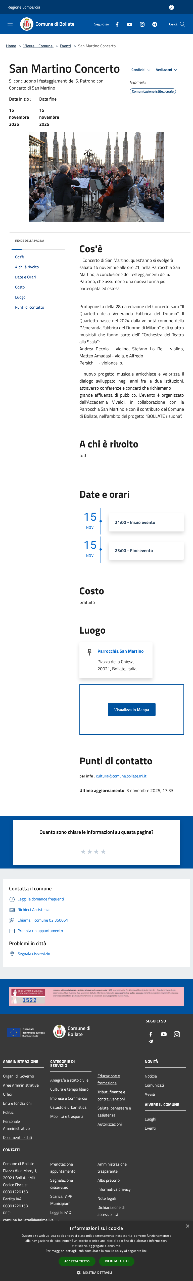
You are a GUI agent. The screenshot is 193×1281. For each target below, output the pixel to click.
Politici (9, 1112)
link (144, 1251)
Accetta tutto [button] (77, 1261)
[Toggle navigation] (10, 24)
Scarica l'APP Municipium (61, 1199)
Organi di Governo (18, 1076)
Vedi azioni (164, 69)
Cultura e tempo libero (69, 1089)
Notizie (151, 1076)
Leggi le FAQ (60, 1212)
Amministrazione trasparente (112, 1167)
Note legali (107, 1198)
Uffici (7, 1094)
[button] (96, 1272)
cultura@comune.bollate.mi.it (121, 776)
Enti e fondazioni (17, 1103)
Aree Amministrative (21, 1085)
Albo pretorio (109, 1180)
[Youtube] (128, 24)
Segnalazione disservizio (61, 1183)
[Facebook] (115, 24)
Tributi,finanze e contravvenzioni (111, 1095)
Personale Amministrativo (16, 1124)
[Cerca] (182, 24)
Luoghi (150, 1119)
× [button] (187, 1226)
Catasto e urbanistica (68, 1107)
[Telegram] (153, 24)
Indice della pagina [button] (29, 240)
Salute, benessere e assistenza (114, 1111)
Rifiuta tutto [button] (117, 1261)
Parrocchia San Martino (121, 651)
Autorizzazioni (110, 1124)
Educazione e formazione (109, 1079)
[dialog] (96, 1251)
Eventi (65, 46)
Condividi (138, 69)
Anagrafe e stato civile (69, 1080)
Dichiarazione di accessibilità (111, 1210)
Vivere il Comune (38, 46)
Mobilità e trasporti (66, 1116)
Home (11, 46)
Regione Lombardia (24, 7)
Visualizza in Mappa (131, 710)
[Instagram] (140, 24)
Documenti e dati (17, 1137)
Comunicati (154, 1085)
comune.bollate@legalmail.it (28, 1220)
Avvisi (150, 1094)
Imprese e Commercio (68, 1098)
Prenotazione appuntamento (62, 1167)
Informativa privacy (114, 1189)
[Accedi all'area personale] (171, 7)
